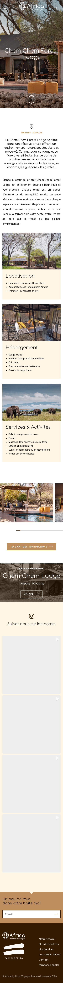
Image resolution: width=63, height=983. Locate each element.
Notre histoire (46, 939)
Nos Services (46, 949)
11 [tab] (61, 530)
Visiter (29, 594)
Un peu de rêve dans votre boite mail (21, 901)
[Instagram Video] (31, 784)
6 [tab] (39, 530)
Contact (43, 960)
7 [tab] (44, 530)
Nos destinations (49, 944)
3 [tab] (27, 530)
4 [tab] (31, 530)
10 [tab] (56, 530)
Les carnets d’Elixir (50, 954)
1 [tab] (18, 530)
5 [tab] (35, 530)
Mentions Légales (49, 965)
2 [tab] (22, 530)
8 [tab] (48, 530)
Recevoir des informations (28, 546)
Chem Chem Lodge (31, 576)
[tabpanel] (26, 502)
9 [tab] (52, 530)
